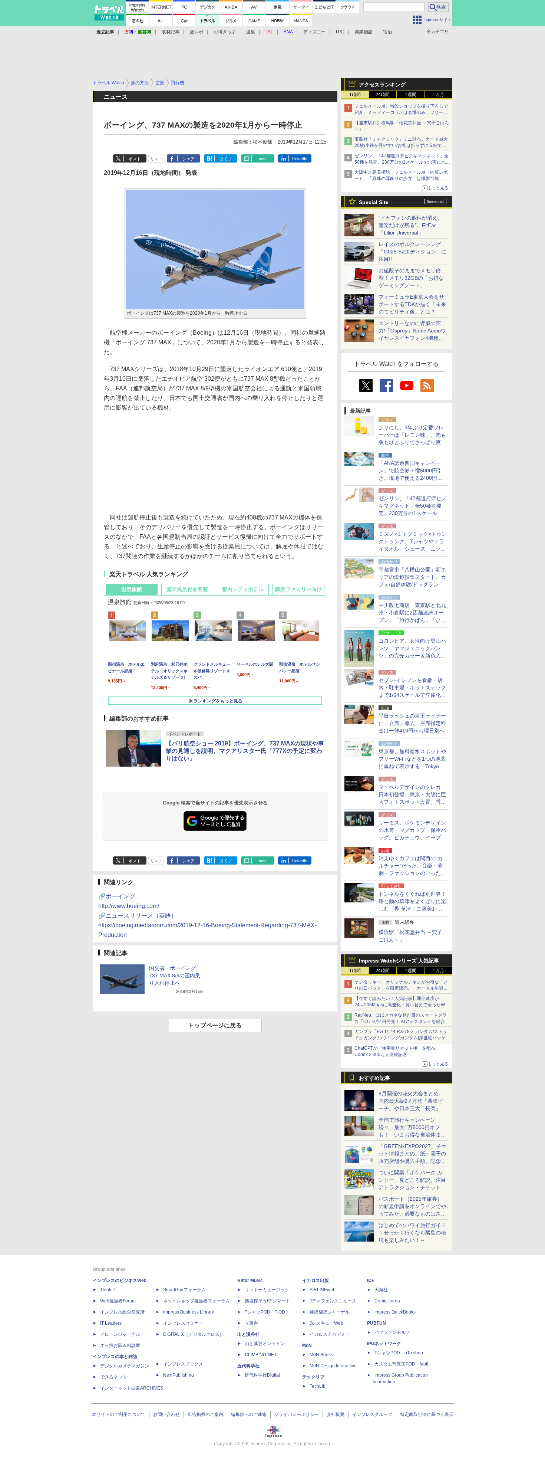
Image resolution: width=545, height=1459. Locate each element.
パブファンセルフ (392, 1332)
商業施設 (364, 32)
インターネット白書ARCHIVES (131, 1388)
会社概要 (335, 1414)
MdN (307, 1345)
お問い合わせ (166, 1414)
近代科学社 (248, 1365)
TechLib (318, 1386)
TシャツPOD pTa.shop (398, 1352)
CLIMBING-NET (261, 1354)
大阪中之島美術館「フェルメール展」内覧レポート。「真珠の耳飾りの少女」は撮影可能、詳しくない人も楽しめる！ (401, 178)
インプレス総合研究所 (122, 1312)
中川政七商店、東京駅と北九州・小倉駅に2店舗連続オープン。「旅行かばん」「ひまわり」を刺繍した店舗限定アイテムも (412, 620)
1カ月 (438, 94)
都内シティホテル (243, 589)
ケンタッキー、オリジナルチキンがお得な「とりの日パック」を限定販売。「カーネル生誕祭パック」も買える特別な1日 (401, 988)
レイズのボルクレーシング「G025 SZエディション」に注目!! (412, 251)
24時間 (383, 94)
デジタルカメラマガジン (124, 1365)
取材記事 (170, 32)
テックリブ (313, 1377)
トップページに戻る (215, 1025)
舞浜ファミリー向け (298, 589)
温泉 (250, 32)
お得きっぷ (225, 32)
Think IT (108, 1289)
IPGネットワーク (384, 1343)
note (263, 159)
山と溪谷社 (248, 1334)
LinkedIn (299, 159)
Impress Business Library (188, 1312)
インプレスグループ (372, 1414)
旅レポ (196, 32)
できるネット (113, 1377)
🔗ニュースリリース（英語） (207, 925)
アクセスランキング (382, 85)
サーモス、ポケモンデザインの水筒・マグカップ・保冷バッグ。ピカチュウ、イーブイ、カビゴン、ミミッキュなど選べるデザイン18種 (412, 837)
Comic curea (387, 1301)
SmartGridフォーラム (184, 1289)
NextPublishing (178, 1375)
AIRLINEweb (323, 1289)
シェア (188, 159)
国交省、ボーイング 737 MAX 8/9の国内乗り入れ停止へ (174, 975)
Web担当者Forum (118, 1301)
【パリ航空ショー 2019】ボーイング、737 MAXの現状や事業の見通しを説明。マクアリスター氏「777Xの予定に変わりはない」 (245, 750)
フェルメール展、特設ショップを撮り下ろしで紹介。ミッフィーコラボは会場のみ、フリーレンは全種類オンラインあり (401, 112)
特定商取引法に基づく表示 (426, 1414)
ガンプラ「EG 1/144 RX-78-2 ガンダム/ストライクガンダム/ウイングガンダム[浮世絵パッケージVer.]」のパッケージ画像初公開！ (402, 1038)
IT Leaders (111, 1323)
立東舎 (251, 1323)
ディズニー (314, 32)
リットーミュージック (267, 1289)
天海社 (381, 1289)
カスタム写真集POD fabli (401, 1364)
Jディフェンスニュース (333, 1301)
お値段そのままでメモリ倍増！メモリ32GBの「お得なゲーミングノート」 (411, 278)
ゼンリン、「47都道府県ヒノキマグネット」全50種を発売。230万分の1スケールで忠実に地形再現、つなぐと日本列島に (402, 162)
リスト (156, 159)
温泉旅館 (131, 589)
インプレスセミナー (183, 1323)
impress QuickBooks (395, 1312)
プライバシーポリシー (296, 1414)
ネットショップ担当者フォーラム (196, 1301)
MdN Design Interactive (333, 1365)
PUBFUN (376, 1323)
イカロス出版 (315, 1280)
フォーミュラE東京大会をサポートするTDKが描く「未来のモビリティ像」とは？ (412, 304)
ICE (370, 1280)
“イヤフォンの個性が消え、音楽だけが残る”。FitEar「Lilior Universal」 (411, 225)
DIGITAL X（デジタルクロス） (193, 1334)
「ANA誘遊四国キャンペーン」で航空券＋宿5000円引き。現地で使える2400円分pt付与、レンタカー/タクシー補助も (413, 478)
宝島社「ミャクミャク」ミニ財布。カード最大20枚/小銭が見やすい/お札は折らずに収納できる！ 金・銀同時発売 (401, 145)
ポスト (135, 159)
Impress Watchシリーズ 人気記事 (399, 961)
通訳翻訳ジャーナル (330, 1312)
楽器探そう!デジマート (267, 1301)
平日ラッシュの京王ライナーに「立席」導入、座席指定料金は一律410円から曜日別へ (412, 723)
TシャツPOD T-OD (265, 1312)
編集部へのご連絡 (249, 1414)
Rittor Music (250, 1280)
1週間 (410, 94)
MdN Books (321, 1354)
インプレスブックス (183, 1364)
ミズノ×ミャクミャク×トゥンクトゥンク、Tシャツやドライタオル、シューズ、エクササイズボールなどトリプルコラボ (413, 549)
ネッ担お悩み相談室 (120, 1345)
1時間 (355, 94)
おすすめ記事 (374, 1078)
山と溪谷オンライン (265, 1343)
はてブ (225, 159)
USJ (340, 32)
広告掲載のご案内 (205, 1414)
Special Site (374, 202)
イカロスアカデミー (330, 1334)
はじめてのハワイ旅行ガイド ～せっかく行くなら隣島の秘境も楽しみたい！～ (412, 1232)
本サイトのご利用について (118, 1414)
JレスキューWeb (326, 1323)
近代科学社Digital (262, 1375)
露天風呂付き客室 (187, 589)
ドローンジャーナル (120, 1334)
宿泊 (387, 32)
